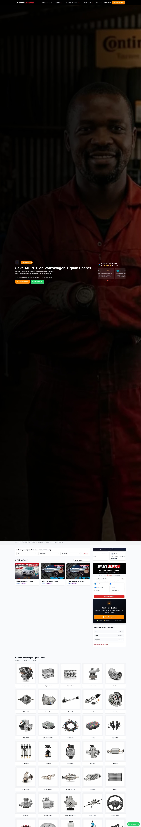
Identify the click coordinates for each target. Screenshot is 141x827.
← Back (122, 578)
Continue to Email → (109, 596)
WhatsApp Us (38, 281)
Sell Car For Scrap (47, 2)
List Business (107, 2)
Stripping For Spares (72, 2)
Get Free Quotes (118, 2)
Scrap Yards (87, 2)
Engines (58, 2)
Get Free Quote (23, 281)
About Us (98, 2)
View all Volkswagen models (101, 644)
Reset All (86, 553)
